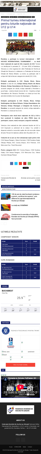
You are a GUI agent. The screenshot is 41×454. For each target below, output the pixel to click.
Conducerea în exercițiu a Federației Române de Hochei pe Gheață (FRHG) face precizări (25, 216)
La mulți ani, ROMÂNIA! (19, 205)
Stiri (33, 17)
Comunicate (4, 198)
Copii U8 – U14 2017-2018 (25, 17)
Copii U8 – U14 (13, 17)
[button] (38, 9)
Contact (30, 447)
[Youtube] (23, 440)
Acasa (10, 447)
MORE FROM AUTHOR (8, 189)
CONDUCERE (17, 447)
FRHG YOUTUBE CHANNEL (20, 365)
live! (35, 250)
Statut (24, 447)
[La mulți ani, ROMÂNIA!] (5, 207)
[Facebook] (18, 440)
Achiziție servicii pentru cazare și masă (30, 179)
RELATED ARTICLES (8, 186)
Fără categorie (5, 210)
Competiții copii (5, 17)
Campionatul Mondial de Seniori (8, 179)
